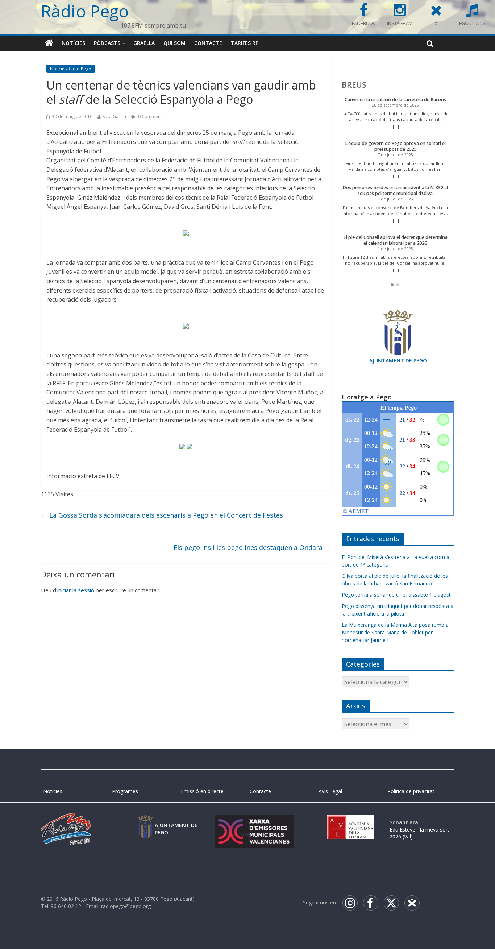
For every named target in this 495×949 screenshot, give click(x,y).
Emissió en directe (202, 791)
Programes (125, 791)
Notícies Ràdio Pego (70, 69)
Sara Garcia (114, 116)
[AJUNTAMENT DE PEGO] (145, 822)
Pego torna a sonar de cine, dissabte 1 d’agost (396, 594)
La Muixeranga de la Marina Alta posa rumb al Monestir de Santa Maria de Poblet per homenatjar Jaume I (396, 632)
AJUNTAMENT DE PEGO (398, 360)
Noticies (52, 791)
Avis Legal (330, 791)
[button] (392, 284)
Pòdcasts (107, 43)
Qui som (174, 43)
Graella (144, 43)
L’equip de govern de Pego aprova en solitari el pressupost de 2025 (395, 146)
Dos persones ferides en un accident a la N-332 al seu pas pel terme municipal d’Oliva (395, 190)
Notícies (73, 43)
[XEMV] (254, 822)
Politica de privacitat (410, 791)
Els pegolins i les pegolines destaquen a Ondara (252, 547)
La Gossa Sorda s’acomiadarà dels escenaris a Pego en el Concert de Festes (162, 515)
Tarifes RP (244, 43)
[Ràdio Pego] (49, 43)
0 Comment (149, 116)
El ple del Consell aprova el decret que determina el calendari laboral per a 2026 (395, 240)
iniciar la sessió (75, 590)
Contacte (208, 43)
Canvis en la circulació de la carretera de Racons (395, 99)
